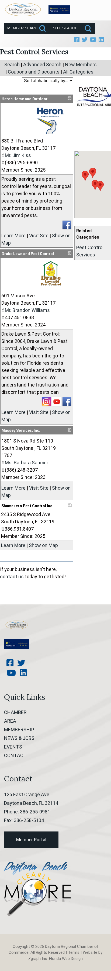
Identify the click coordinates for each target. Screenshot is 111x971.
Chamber (15, 712)
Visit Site (38, 235)
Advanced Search (42, 64)
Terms (73, 952)
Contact (15, 755)
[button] (85, 176)
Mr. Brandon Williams (27, 310)
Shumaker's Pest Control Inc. (27, 506)
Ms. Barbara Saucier (26, 462)
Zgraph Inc (37, 958)
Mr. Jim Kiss (18, 155)
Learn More (13, 235)
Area (10, 721)
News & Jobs (19, 738)
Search (12, 64)
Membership (19, 729)
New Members (81, 64)
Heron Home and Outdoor (25, 99)
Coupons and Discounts (34, 72)
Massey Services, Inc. (21, 430)
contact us (12, 576)
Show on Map (43, 545)
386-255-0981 (35, 812)
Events (13, 747)
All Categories (78, 72)
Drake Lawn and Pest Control (28, 254)
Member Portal (31, 839)
